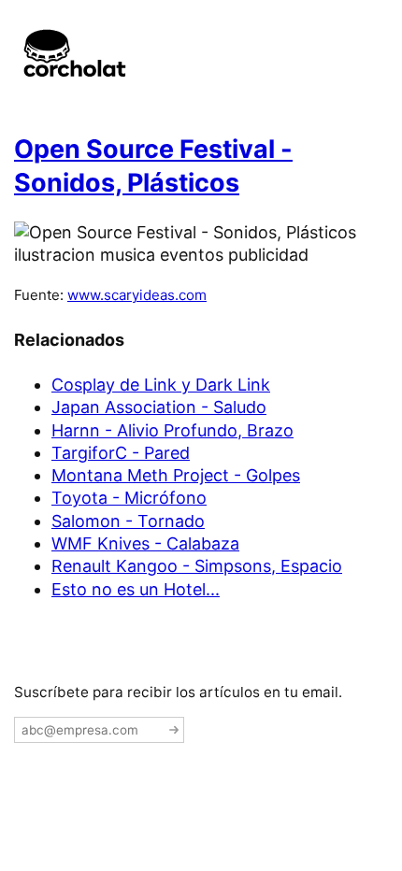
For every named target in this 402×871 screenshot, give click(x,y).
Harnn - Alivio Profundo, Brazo (172, 430)
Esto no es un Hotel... (135, 589)
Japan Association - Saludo (158, 407)
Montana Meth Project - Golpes (175, 475)
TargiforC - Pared (120, 453)
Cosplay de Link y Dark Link (160, 384)
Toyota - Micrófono (129, 497)
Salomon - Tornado (128, 521)
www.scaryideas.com (137, 295)
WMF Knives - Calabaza (145, 543)
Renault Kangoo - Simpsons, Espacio (196, 566)
